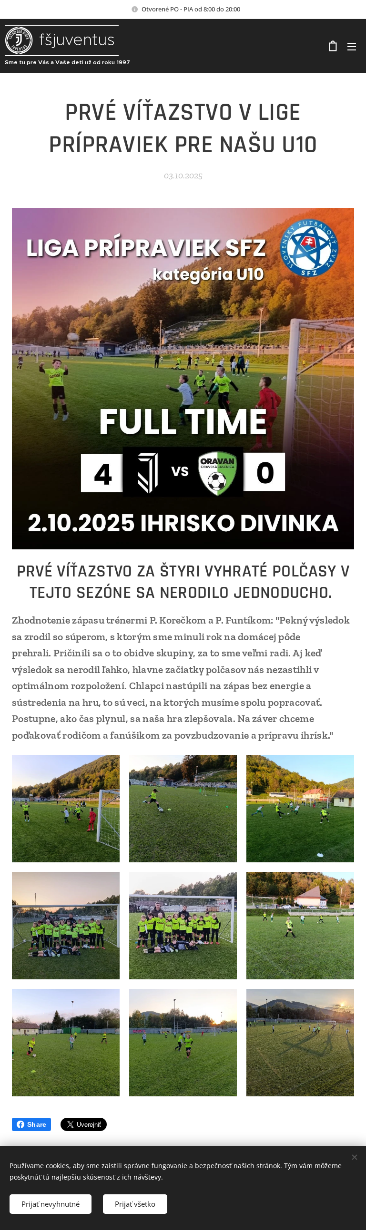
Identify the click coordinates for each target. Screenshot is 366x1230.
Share (36, 1124)
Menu (351, 46)
